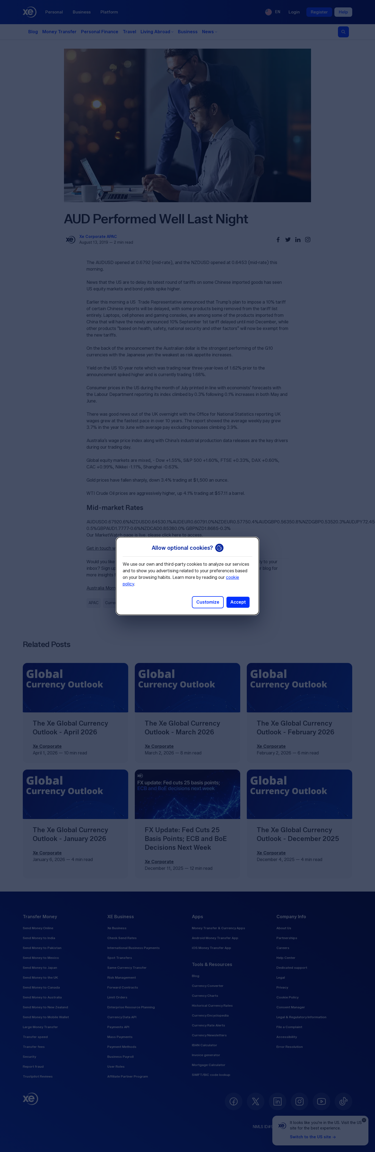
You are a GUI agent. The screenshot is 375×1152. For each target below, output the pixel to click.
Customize (207, 602)
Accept (238, 602)
